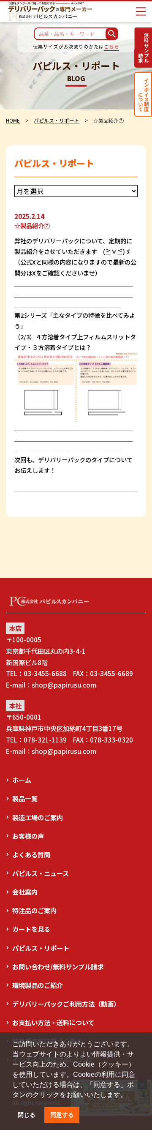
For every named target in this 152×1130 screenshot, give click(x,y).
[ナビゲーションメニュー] (141, 11)
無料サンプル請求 (143, 48)
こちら (111, 46)
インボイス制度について (143, 94)
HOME (13, 120)
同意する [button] (62, 1114)
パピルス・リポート (56, 120)
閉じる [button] (26, 1114)
